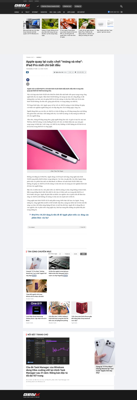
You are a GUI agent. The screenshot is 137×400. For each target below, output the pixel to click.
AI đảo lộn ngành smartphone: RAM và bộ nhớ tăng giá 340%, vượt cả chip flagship (59, 273)
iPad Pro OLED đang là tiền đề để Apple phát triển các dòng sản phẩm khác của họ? (60, 216)
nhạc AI (78, 6)
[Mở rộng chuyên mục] (121, 12)
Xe (64, 12)
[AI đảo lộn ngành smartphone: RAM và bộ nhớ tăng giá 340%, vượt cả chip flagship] (59, 263)
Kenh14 (31, 1)
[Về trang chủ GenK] (22, 6)
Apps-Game (71, 12)
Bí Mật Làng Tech (114, 12)
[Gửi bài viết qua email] (27, 72)
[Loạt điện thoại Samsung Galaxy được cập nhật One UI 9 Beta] (36, 308)
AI (22, 12)
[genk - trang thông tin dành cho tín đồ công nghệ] (31, 395)
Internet (35, 12)
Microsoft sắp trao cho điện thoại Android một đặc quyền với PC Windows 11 (31, 32)
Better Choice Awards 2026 (51, 6)
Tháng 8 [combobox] (67, 254)
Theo (56, 227)
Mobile (16, 12)
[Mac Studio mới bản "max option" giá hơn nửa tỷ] (105, 24)
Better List (68, 6)
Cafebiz (37, 1)
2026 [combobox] (75, 254)
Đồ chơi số (81, 12)
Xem (83, 254)
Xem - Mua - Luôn (55, 12)
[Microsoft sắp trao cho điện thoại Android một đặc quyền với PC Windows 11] (31, 24)
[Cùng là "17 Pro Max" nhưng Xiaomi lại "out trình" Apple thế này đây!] (36, 263)
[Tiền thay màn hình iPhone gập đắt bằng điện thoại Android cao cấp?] (81, 308)
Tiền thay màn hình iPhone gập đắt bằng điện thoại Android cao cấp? (81, 318)
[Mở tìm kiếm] (121, 6)
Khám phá (44, 12)
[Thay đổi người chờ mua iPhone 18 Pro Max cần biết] (36, 286)
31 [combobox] (60, 254)
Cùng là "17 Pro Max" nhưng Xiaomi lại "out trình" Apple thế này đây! (36, 273)
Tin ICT (27, 12)
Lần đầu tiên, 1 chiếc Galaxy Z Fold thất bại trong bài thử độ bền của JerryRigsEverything (58, 318)
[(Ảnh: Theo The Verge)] (57, 150)
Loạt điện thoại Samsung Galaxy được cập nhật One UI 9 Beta (36, 318)
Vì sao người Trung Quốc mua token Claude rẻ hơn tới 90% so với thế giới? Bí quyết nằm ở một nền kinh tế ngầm (68, 34)
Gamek (25, 1)
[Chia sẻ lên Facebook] (27, 79)
